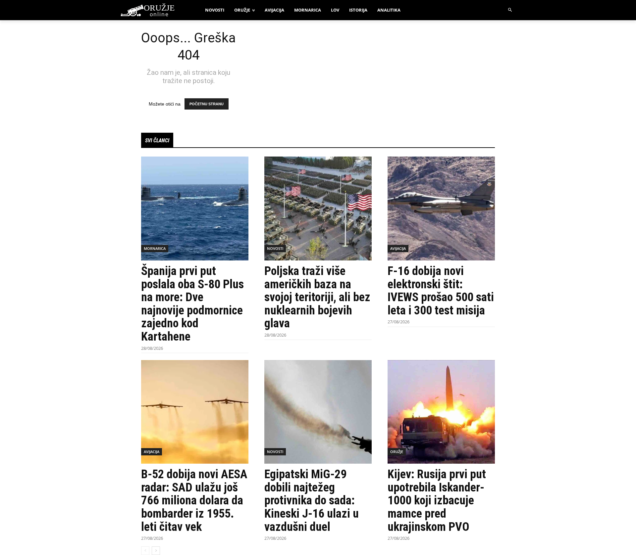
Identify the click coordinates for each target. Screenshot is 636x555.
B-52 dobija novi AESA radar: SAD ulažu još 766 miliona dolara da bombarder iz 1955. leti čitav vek (194, 500)
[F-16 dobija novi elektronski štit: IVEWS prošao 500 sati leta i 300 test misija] (441, 208)
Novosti (275, 248)
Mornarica (155, 248)
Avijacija (398, 248)
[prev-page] (145, 550)
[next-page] (156, 550)
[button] (510, 10)
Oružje (396, 451)
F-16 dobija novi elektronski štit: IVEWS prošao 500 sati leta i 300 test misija (441, 290)
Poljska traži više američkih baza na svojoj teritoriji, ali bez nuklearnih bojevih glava (317, 297)
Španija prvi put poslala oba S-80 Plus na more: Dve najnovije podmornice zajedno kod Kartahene (192, 304)
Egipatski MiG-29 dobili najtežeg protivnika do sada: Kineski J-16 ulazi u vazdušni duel (311, 500)
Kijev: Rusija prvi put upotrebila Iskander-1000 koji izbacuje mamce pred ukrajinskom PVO (437, 500)
